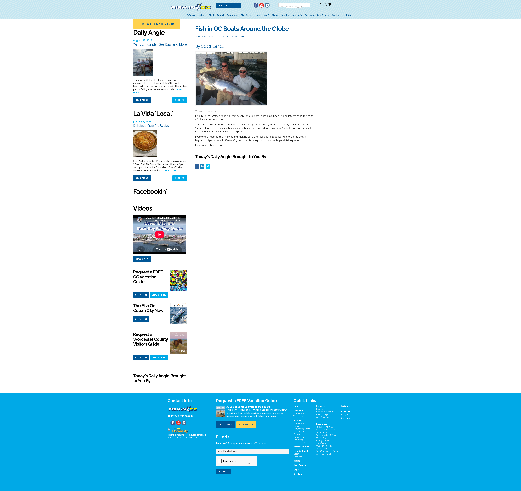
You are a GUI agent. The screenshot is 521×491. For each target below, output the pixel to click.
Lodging (285, 15)
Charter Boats (299, 413)
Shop (296, 469)
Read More (142, 100)
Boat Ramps (321, 409)
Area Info (297, 15)
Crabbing (297, 434)
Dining (275, 15)
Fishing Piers (298, 437)
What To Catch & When (326, 435)
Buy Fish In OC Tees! (229, 5)
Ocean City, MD (191, 437)
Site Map (298, 474)
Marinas (296, 426)
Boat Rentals (299, 431)
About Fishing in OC (324, 427)
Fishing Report (216, 15)
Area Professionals (324, 417)
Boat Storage (322, 414)
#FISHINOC (298, 456)
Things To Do (346, 414)
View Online (159, 294)
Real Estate (323, 15)
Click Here (141, 294)
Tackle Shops (299, 416)
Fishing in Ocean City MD (204, 36)
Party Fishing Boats (301, 428)
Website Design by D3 (176, 437)
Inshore (202, 15)
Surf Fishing (298, 439)
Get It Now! (226, 424)
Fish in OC (186, 435)
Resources (232, 15)
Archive (179, 100)
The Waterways (322, 443)
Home (296, 406)
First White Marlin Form (156, 24)
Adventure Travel (323, 454)
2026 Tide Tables (323, 432)
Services (309, 15)
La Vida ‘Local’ (261, 15)
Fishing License (322, 440)
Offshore (191, 15)
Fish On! (347, 15)
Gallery (296, 454)
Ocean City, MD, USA (333, 6)
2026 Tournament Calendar (328, 451)
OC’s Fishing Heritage (325, 446)
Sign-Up (223, 471)
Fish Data (246, 15)
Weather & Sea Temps (326, 429)
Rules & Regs (321, 437)
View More (142, 259)
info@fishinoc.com (182, 415)
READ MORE (170, 170)
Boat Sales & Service (325, 411)
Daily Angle (220, 36)
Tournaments (322, 448)
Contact (336, 15)
